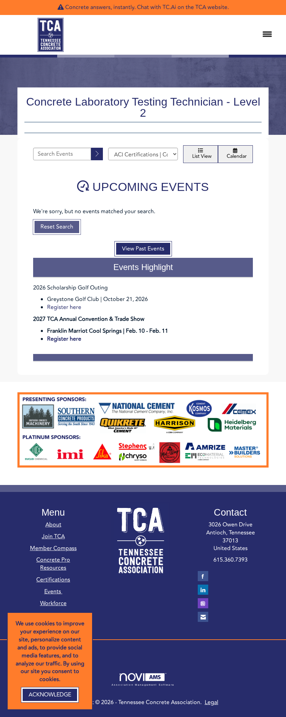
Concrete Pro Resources (53, 564)
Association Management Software (143, 684)
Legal (211, 702)
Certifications (53, 580)
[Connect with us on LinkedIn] (203, 590)
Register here (64, 307)
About (53, 525)
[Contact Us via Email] (203, 617)
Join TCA (53, 536)
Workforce (53, 603)
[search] (97, 154)
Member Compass (53, 548)
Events (53, 591)
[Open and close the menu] (187, 34)
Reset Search (56, 227)
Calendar (235, 156)
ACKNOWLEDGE (50, 695)
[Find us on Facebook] (203, 576)
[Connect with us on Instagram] (203, 603)
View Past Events (143, 249)
